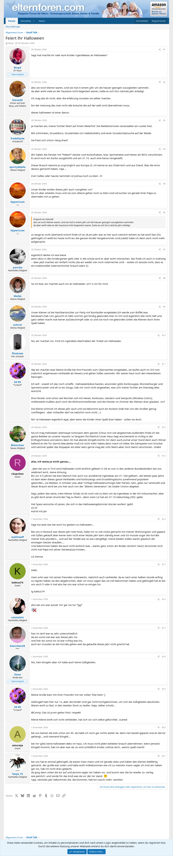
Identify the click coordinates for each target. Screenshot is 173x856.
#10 (164, 335)
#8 (164, 278)
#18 (164, 656)
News (42, 20)
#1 (164, 49)
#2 (164, 82)
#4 (164, 149)
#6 (164, 212)
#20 (164, 727)
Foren (11, 20)
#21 (164, 756)
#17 (164, 628)
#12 (164, 427)
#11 (164, 364)
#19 (164, 689)
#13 (164, 455)
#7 (164, 249)
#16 (164, 599)
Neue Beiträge (13, 26)
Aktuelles (25, 20)
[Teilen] (159, 50)
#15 (164, 564)
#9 (164, 306)
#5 (164, 183)
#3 (164, 120)
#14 (164, 519)
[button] (33, 21)
